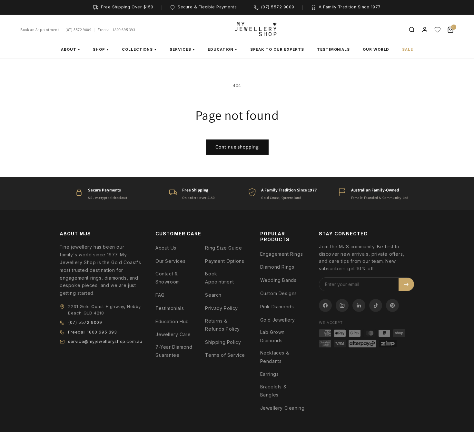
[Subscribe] (406, 284)
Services (182, 49)
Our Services (170, 261)
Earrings (269, 374)
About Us (165, 248)
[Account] (424, 29)
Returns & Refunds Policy (222, 325)
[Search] (412, 29)
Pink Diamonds (277, 306)
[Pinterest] (392, 305)
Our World (376, 49)
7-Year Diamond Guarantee (173, 351)
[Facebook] (325, 305)
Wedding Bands (278, 280)
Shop (101, 49)
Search (213, 295)
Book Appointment (219, 277)
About (70, 49)
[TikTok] (375, 305)
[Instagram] (342, 305)
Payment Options (224, 261)
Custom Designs (278, 293)
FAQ (160, 295)
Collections (139, 49)
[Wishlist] (437, 29)
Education (222, 49)
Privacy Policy (221, 308)
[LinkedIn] (358, 305)
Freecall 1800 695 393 (116, 29)
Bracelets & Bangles (273, 390)
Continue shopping (237, 147)
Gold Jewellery (277, 320)
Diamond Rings (277, 267)
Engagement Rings (281, 254)
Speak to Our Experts (277, 49)
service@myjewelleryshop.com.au (105, 341)
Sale (407, 49)
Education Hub (172, 321)
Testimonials (333, 49)
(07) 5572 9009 (78, 29)
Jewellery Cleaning (282, 408)
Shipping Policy (223, 342)
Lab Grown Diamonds (272, 336)
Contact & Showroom (167, 277)
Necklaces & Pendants (274, 357)
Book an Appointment (39, 29)
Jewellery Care (173, 334)
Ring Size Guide (223, 248)
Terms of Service (225, 355)
